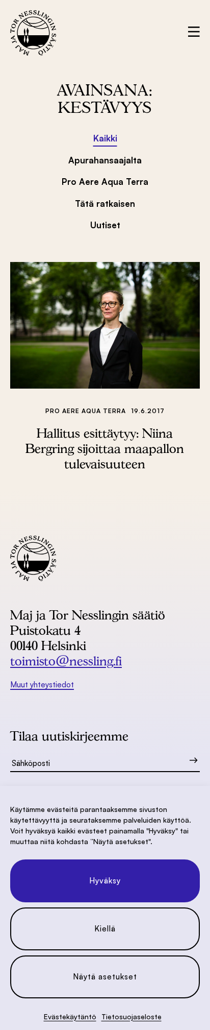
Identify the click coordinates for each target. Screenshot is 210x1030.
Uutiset (105, 225)
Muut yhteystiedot (42, 684)
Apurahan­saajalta (105, 160)
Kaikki (105, 138)
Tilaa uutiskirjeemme (69, 736)
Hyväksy (105, 880)
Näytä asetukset (105, 976)
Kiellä (105, 928)
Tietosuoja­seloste (131, 1016)
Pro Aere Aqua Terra (105, 181)
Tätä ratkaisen (105, 203)
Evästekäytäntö (70, 1016)
